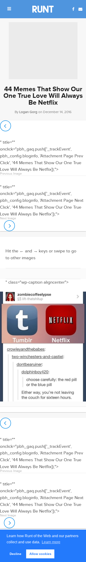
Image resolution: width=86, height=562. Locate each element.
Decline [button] (15, 554)
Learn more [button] (51, 542)
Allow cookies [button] (40, 554)
